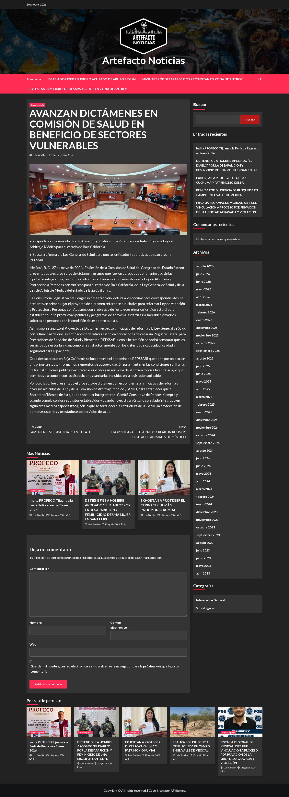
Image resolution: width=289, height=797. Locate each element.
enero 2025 (204, 412)
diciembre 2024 (207, 420)
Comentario (39, 568)
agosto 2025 (205, 358)
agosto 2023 (205, 542)
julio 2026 (203, 274)
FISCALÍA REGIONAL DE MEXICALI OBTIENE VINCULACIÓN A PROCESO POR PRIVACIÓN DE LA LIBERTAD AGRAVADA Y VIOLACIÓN (226, 207)
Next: (149, 432)
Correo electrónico (119, 625)
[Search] (260, 79)
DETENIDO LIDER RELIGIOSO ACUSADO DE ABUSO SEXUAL (92, 79)
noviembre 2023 (207, 519)
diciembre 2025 (207, 327)
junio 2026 (203, 281)
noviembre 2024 (207, 427)
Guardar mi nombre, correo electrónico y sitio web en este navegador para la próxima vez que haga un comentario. (104, 668)
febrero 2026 (205, 312)
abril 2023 (203, 573)
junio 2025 (203, 373)
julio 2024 (203, 458)
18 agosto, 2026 (56, 515)
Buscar (199, 104)
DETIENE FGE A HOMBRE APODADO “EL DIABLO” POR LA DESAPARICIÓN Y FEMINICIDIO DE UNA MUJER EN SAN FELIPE (108, 509)
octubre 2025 (205, 343)
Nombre (36, 622)
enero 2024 (204, 504)
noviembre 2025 (207, 335)
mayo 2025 (203, 381)
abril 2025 (203, 389)
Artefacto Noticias (143, 60)
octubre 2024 (205, 435)
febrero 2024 (205, 496)
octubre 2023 (205, 527)
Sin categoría (37, 105)
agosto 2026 (205, 266)
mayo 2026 (203, 289)
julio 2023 (203, 550)
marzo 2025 (204, 396)
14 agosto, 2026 (247, 767)
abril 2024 (203, 481)
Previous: (60, 429)
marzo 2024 (204, 489)
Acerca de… (35, 79)
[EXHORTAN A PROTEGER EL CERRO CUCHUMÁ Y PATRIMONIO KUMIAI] (164, 477)
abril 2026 (203, 297)
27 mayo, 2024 (59, 155)
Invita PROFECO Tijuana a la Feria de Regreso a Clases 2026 (51, 505)
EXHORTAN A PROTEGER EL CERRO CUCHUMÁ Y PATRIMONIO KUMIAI (163, 505)
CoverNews (157, 790)
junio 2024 (203, 466)
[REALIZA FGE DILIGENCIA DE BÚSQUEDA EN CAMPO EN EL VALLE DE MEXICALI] (192, 722)
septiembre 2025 (208, 350)
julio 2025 (203, 366)
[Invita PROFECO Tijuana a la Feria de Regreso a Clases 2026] (53, 477)
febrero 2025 (205, 404)
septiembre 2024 (208, 443)
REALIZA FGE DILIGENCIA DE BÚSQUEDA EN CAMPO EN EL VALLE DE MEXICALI (227, 192)
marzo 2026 (204, 304)
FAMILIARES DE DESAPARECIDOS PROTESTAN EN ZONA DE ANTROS (192, 79)
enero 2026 (204, 320)
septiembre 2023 (208, 535)
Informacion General (210, 600)
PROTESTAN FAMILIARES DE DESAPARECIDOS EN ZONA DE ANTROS (77, 89)
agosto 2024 (205, 450)
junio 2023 (203, 558)
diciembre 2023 (207, 512)
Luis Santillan (39, 155)
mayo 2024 (203, 473)
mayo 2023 (203, 565)
